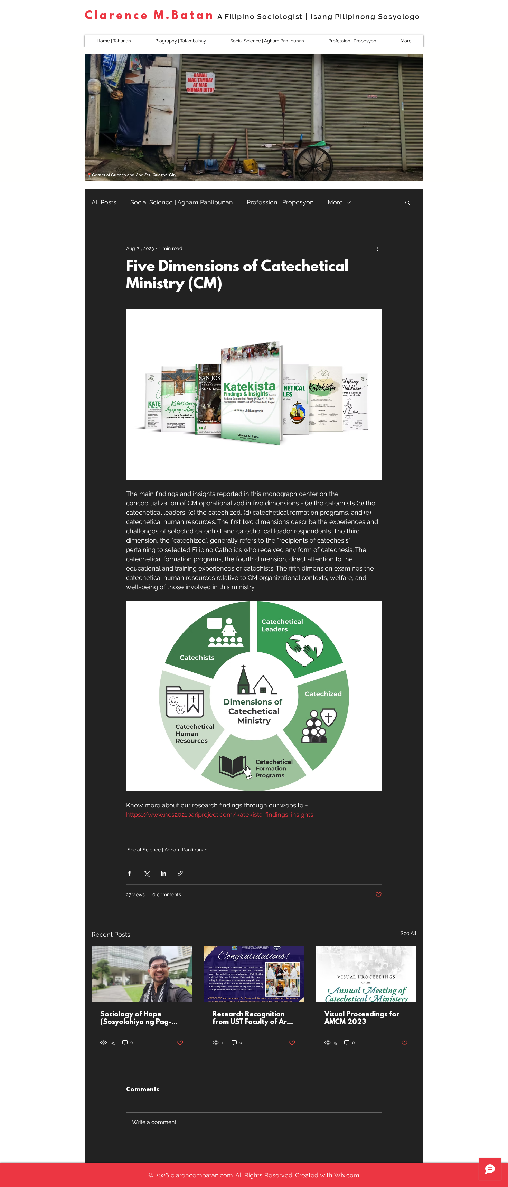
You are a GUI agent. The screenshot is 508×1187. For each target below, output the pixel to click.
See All (408, 933)
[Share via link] (180, 873)
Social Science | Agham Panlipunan (181, 202)
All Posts (104, 202)
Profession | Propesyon (280, 202)
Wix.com (346, 1175)
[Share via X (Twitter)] (146, 873)
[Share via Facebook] (129, 873)
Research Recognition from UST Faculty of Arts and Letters (253, 1018)
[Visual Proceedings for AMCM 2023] (366, 974)
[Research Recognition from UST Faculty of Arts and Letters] (254, 974)
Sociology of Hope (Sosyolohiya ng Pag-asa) (135, 1018)
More (335, 202)
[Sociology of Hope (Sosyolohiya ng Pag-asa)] (142, 974)
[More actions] (378, 248)
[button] (267, 41)
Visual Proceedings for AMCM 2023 (361, 1018)
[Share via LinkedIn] (163, 873)
